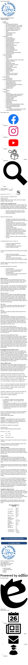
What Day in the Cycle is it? (12, 73)
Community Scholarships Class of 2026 (17, 108)
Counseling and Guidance (11, 96)
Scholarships (8, 107)
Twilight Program (10, 86)
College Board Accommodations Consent (15, 104)
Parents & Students (5, 196)
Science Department (10, 48)
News (25, 633)
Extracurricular (9, 78)
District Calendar (7, 568)
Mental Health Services (11, 83)
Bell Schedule (9, 56)
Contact (25, 644)
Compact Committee (10, 61)
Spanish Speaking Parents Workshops (14, 84)
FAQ (7, 31)
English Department (10, 40)
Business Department (10, 38)
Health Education (9, 43)
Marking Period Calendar (11, 67)
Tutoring (8, 72)
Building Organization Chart (12, 30)
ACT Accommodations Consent (13, 105)
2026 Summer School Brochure (13, 106)
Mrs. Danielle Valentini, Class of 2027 (14, 25)
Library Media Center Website (7, 415)
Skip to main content (5, 1)
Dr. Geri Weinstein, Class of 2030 (13, 29)
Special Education (10, 51)
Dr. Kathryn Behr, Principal (12, 24)
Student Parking (9, 70)
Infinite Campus (9, 65)
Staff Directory (9, 35)
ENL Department (9, 41)
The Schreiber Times (7, 569)
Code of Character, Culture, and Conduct (15, 59)
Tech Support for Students (11, 74)
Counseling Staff (9, 99)
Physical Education (10, 47)
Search (2, 194)
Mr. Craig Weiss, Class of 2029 (12, 27)
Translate (11, 190)
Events (7, 75)
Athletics (8, 90)
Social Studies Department (11, 49)
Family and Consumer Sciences (13, 42)
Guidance (8, 92)
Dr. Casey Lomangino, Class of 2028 (14, 26)
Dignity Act (8, 62)
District (4, 571)
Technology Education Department (13, 52)
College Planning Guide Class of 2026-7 (14, 94)
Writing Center (9, 88)
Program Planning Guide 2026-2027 (14, 95)
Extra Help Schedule (10, 63)
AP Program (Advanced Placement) (13, 80)
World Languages (10, 53)
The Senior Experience (11, 85)
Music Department (10, 46)
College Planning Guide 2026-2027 (13, 110)
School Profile (9, 102)
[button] (5, 22)
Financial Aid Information (11, 100)
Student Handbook (10, 69)
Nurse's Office (9, 33)
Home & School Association (12, 64)
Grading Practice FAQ (11, 32)
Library (4, 570)
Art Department (9, 37)
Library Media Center (10, 81)
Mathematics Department (11, 45)
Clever (7, 58)
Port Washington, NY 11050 (7, 563)
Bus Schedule (9, 57)
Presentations (9, 68)
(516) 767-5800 (7, 564)
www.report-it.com (11, 529)
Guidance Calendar (10, 97)
